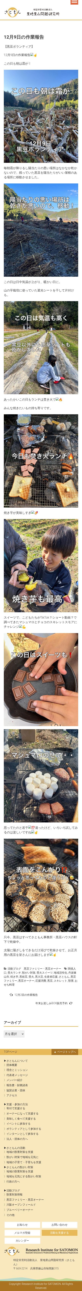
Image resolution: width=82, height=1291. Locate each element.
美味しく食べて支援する (21, 1118)
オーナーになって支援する (22, 1113)
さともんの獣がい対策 (19, 1167)
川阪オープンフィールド (21, 1204)
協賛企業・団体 (15, 1090)
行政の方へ (13, 1181)
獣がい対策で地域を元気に (22, 1157)
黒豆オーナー (26, 980)
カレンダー (22, 1240)
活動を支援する (59, 1232)
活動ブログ (14, 968)
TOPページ (10, 1051)
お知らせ (22, 1224)
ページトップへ (66, 1051)
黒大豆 (39, 976)
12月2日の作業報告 (26, 994)
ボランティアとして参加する (23, 1128)
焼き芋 (14, 976)
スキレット (60, 980)
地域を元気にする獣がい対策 (23, 1176)
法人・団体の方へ (17, 1139)
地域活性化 (60, 972)
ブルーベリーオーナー (19, 1210)
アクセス (11, 1095)
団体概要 (11, 1065)
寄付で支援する (15, 1108)
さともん (64, 976)
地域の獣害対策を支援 (19, 1152)
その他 (10, 1215)
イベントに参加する (18, 1123)
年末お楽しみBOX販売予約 (51, 1003)
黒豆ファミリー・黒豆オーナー (42, 968)
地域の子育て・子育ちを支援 (23, 1162)
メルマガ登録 (22, 1232)
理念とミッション (17, 1070)
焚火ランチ (14, 972)
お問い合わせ (59, 1224)
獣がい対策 (28, 972)
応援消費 (40, 980)
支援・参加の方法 (17, 1104)
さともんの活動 (15, 1148)
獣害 (71, 980)
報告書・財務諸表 (17, 1085)
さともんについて (17, 1060)
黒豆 (50, 980)
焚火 (31, 976)
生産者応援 (51, 976)
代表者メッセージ (17, 1075)
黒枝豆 (23, 976)
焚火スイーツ (45, 972)
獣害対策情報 (14, 1194)
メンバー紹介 (14, 1080)
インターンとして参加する (22, 1133)
